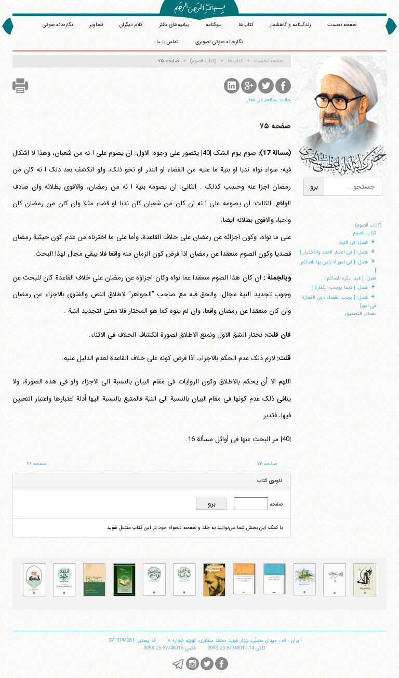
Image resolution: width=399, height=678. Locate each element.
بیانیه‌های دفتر (174, 25)
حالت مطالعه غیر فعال (268, 100)
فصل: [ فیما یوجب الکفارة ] (339, 287)
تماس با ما (167, 42)
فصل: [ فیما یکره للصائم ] (350, 278)
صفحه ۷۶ (36, 464)
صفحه (275, 504)
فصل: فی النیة (353, 242)
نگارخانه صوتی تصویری (219, 42)
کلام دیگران (130, 25)
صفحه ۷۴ (267, 464)
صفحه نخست (341, 25)
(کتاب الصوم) (368, 225)
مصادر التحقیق (360, 313)
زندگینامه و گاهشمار (290, 25)
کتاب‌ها (246, 25)
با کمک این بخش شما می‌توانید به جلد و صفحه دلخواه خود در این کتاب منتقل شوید (195, 527)
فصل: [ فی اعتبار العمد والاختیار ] (334, 252)
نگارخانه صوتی (58, 25)
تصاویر (96, 25)
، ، (234, 640)
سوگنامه (214, 25)
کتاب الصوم (364, 233)
